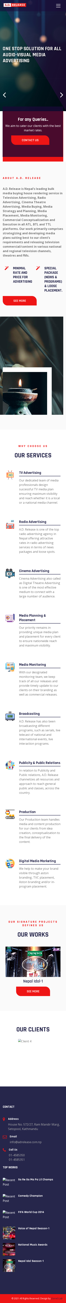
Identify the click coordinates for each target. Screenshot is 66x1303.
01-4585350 (17, 1155)
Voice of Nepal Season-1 (33, 1228)
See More (19, 301)
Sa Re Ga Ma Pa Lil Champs (35, 1179)
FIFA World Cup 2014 (31, 1212)
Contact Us (30, 140)
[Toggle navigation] (58, 5)
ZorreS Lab (57, 1298)
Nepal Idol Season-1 (31, 1261)
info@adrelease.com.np (26, 1142)
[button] (4, 94)
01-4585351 (17, 1160)
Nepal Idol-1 (33, 981)
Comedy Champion (30, 1196)
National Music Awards (32, 1245)
